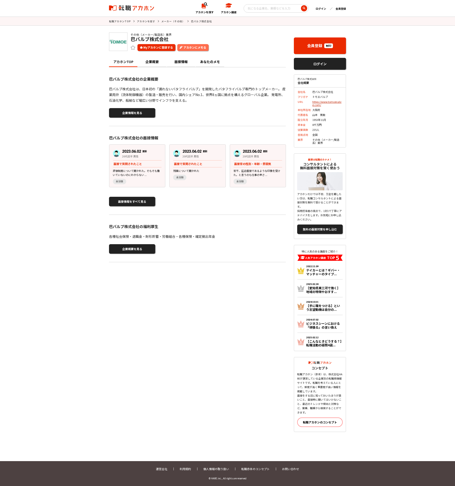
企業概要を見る (132, 249)
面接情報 (181, 61)
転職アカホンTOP (120, 21)
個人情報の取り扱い (216, 469)
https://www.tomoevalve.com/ (326, 103)
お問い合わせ (290, 469)
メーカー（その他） (173, 21)
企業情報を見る (132, 113)
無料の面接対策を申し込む (320, 229)
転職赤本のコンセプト (255, 469)
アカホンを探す (146, 21)
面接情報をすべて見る (132, 201)
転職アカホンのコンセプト (320, 422)
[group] (137, 165)
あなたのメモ (210, 61)
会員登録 (341, 8)
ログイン (321, 8)
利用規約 (185, 469)
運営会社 (161, 469)
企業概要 (152, 61)
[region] (199, 166)
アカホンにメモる (194, 47)
